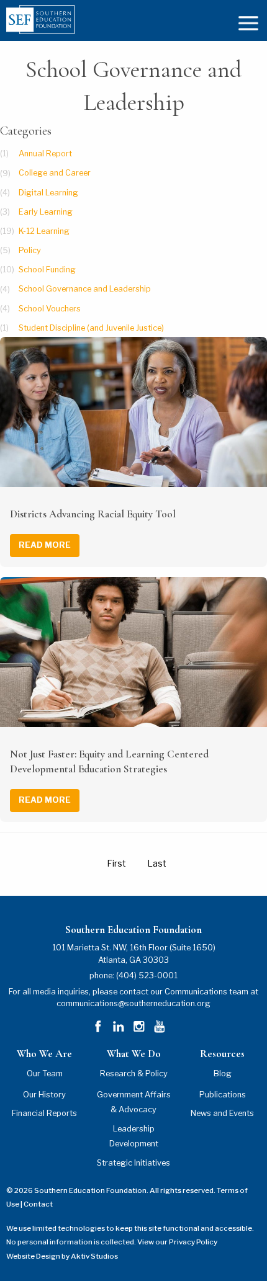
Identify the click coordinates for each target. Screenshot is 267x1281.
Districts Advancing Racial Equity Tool (93, 513)
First (116, 863)
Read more (45, 545)
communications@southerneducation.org (133, 1003)
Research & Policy (134, 1073)
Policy (30, 250)
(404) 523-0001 (147, 975)
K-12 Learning (44, 231)
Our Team (45, 1073)
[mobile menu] (248, 22)
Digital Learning (48, 192)
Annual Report (45, 153)
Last (156, 863)
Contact (38, 1204)
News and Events (222, 1113)
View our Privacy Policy (177, 1242)
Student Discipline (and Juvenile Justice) (91, 328)
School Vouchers (50, 308)
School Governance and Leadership (85, 289)
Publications (222, 1094)
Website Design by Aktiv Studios (62, 1256)
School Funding (47, 269)
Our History (44, 1094)
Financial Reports (44, 1113)
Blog (223, 1073)
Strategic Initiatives (133, 1162)
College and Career (55, 173)
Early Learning (46, 211)
